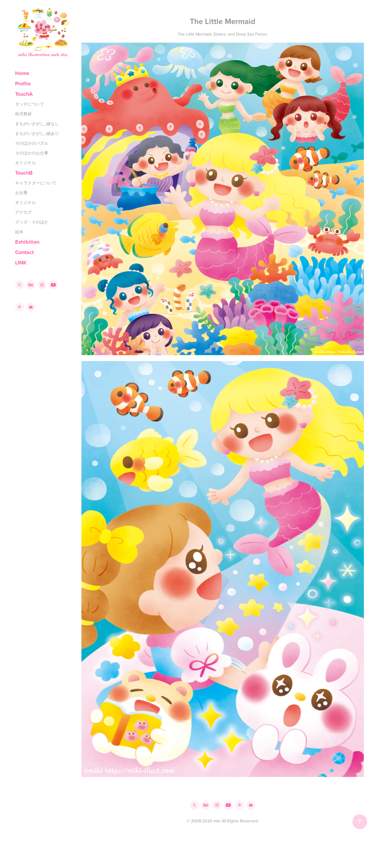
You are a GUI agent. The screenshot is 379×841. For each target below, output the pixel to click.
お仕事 (21, 193)
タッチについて (29, 104)
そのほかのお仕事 (31, 153)
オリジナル (25, 163)
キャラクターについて (36, 183)
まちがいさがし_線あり (37, 133)
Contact (24, 252)
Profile (23, 83)
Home (22, 73)
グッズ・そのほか (31, 222)
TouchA (24, 94)
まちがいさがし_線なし (37, 124)
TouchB (24, 173)
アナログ (23, 212)
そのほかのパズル (31, 143)
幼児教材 (23, 114)
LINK (20, 262)
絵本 (19, 232)
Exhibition (27, 242)
